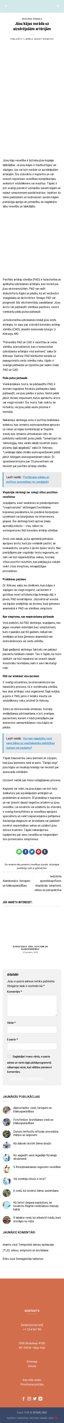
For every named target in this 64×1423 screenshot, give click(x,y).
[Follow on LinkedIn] (40, 1399)
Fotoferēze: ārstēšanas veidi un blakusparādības (33, 1121)
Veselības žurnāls (32, 19)
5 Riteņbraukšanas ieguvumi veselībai (37, 1167)
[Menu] (6, 6)
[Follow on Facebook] (23, 1399)
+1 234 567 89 (32, 1329)
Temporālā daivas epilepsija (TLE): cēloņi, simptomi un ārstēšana (28, 1247)
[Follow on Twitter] (35, 1399)
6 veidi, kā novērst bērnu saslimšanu (35, 1190)
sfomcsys (47, 39)
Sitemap (32, 1361)
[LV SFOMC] (32, 6)
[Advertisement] (32, 122)
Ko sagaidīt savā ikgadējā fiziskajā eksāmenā (35, 1157)
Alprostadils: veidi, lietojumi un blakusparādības (30, 947)
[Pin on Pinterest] (38, 852)
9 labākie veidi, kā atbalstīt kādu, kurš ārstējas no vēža (37, 1219)
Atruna (32, 1366)
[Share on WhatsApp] (19, 852)
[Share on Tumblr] (45, 852)
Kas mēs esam (32, 1380)
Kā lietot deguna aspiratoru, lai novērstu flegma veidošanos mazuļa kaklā (35, 1206)
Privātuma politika (32, 1384)
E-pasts (12, 1039)
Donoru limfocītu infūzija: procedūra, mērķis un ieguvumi (36, 1133)
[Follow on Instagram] (29, 1399)
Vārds (11, 1022)
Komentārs (14, 991)
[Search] (58, 6)
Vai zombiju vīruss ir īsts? (29, 1179)
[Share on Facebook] (25, 852)
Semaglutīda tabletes (29, 1259)
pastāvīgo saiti (24, 868)
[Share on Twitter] (32, 852)
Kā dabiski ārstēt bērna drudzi (32, 1143)
